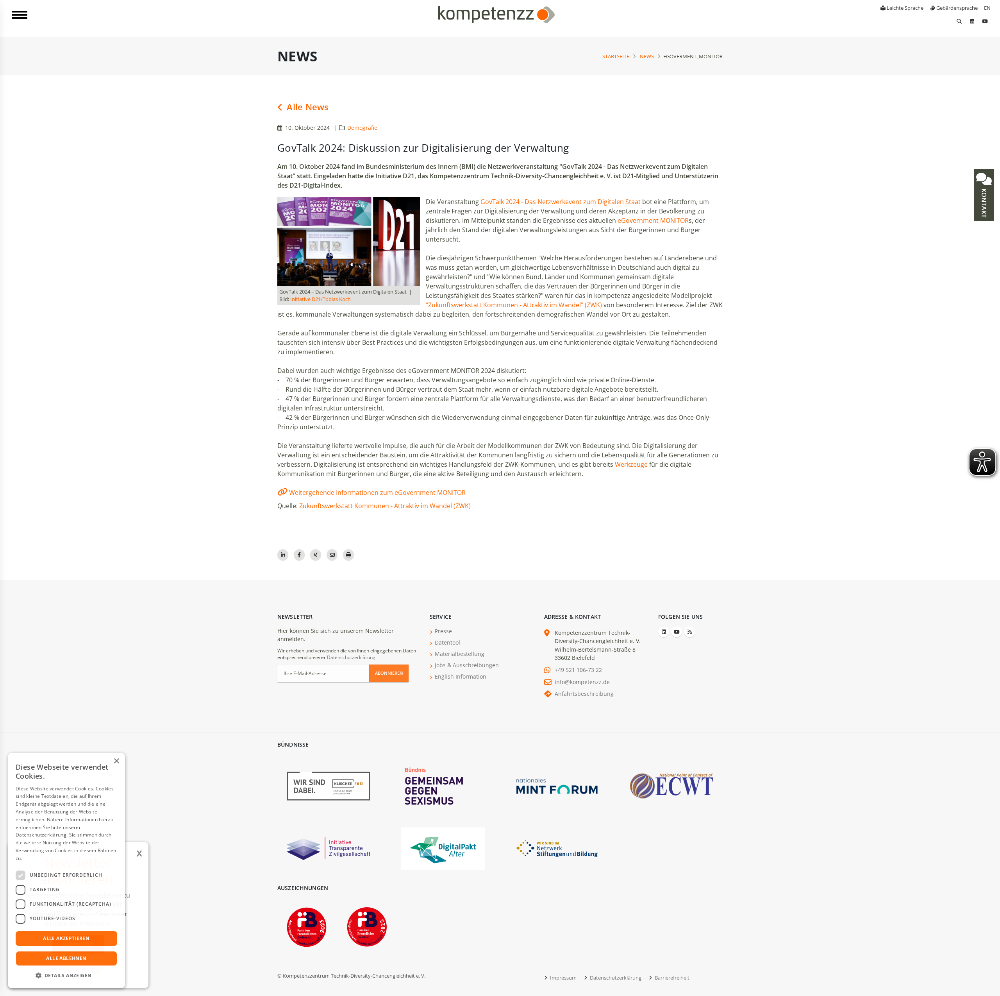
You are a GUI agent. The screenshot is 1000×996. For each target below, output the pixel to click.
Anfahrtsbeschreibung (584, 693)
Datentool (447, 642)
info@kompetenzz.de (582, 682)
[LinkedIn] (971, 21)
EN (987, 7)
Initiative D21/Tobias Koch (320, 299)
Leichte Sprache (904, 7)
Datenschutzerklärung (351, 657)
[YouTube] (984, 21)
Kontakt (984, 202)
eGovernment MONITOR (653, 220)
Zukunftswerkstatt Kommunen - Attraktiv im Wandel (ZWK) (385, 506)
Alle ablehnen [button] (66, 958)
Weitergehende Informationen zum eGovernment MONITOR (377, 492)
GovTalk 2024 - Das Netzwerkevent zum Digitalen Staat (560, 201)
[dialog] (66, 870)
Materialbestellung (459, 653)
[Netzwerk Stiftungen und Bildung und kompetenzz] (557, 848)
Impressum (563, 977)
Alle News (306, 107)
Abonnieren (389, 673)
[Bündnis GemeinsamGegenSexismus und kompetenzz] (443, 785)
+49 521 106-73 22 (578, 670)
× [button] (116, 761)
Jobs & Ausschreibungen (467, 665)
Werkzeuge (631, 464)
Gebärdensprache (956, 7)
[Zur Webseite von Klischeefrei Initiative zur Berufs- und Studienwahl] (328, 785)
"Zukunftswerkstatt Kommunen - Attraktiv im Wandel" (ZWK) (514, 305)
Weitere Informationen (49, 858)
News (647, 56)
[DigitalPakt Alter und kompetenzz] (443, 848)
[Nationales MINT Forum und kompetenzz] (557, 785)
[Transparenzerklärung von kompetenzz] (328, 848)
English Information (460, 676)
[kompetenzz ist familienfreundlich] (306, 926)
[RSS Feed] (689, 631)
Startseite (615, 56)
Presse (443, 631)
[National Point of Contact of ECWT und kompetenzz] (671, 785)
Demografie (362, 127)
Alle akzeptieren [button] (66, 938)
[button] (66, 975)
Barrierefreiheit (671, 977)
